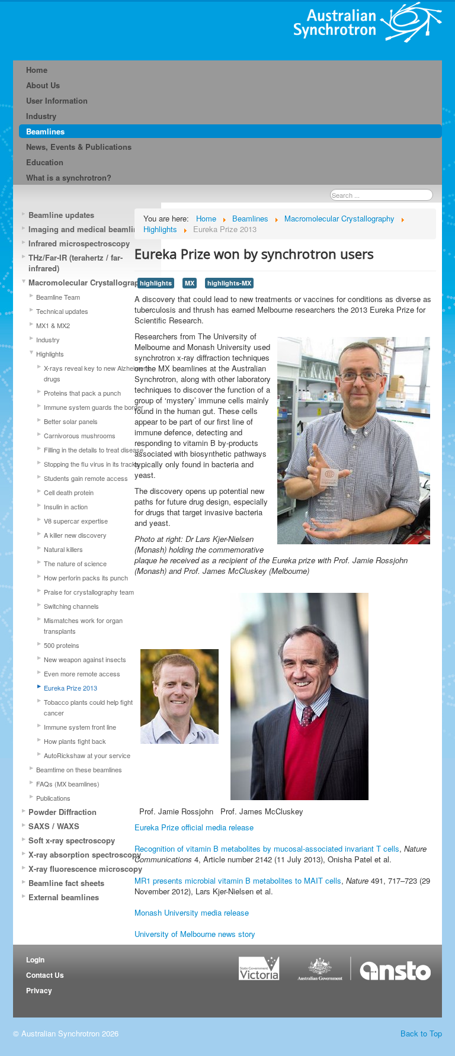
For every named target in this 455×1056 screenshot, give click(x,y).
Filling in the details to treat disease (93, 449)
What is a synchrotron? (68, 177)
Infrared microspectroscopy (79, 243)
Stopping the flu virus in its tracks (91, 463)
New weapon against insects (85, 659)
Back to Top (421, 1033)
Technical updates (62, 311)
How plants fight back (75, 741)
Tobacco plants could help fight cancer (88, 707)
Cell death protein (69, 492)
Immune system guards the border (93, 407)
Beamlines (45, 131)
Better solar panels (71, 421)
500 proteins (61, 645)
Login (35, 959)
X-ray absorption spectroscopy (84, 854)
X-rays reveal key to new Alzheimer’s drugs (97, 373)
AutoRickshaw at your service (87, 755)
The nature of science (75, 563)
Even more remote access (82, 673)
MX (189, 282)
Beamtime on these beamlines (79, 769)
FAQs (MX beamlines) (68, 783)
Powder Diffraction (62, 811)
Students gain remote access (86, 478)
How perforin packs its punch (86, 577)
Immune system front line (80, 726)
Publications (53, 798)
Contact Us (45, 975)
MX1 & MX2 (53, 325)
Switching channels (71, 606)
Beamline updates (61, 214)
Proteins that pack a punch (82, 392)
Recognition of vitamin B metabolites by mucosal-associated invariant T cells (266, 848)
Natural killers (63, 549)
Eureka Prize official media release (194, 827)
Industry (41, 115)
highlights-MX (229, 282)
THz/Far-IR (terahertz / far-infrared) (75, 263)
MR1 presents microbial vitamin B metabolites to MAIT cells (237, 880)
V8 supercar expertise (76, 520)
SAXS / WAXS (53, 826)
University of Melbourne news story (194, 933)
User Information (57, 100)
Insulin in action (66, 506)
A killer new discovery (75, 535)
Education (44, 162)
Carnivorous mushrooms (80, 435)
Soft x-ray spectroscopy (71, 840)
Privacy (39, 990)
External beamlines (63, 897)
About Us (43, 85)
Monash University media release (191, 912)
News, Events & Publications (79, 146)
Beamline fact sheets (66, 882)
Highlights (50, 353)
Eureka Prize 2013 (70, 687)
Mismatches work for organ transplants (83, 625)
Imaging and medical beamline (85, 229)
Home (36, 69)
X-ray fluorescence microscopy (85, 868)
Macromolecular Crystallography (88, 282)
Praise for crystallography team (89, 591)
